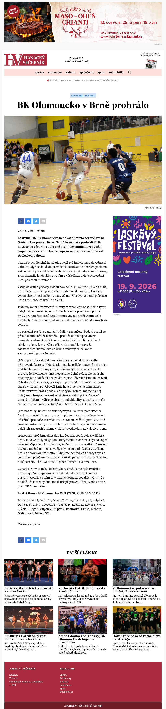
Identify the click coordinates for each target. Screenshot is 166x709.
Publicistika (116, 72)
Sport (101, 72)
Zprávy (39, 72)
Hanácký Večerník (25, 60)
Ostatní (80, 80)
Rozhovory (55, 72)
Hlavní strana (58, 80)
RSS (14, 684)
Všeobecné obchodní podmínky (26, 681)
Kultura (71, 72)
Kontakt (13, 678)
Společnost (86, 72)
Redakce (13, 674)
